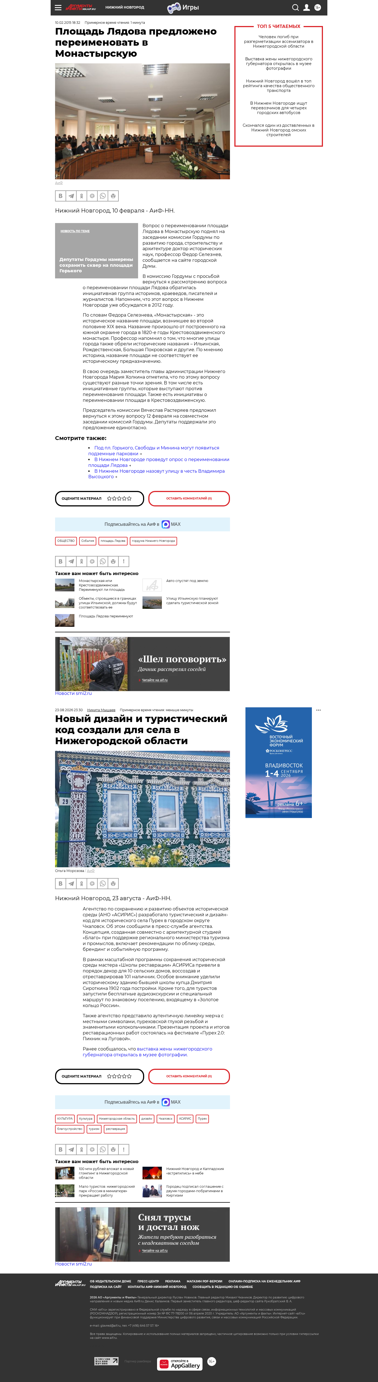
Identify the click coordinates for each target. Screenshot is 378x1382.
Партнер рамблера (138, 1361)
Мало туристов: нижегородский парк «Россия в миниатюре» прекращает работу (107, 1190)
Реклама (172, 1281)
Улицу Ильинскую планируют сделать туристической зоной (192, 600)
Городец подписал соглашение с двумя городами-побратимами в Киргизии (195, 1190)
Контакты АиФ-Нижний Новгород (157, 1287)
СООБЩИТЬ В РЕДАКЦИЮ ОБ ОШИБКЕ (223, 1287)
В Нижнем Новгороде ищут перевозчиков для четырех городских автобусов (278, 108)
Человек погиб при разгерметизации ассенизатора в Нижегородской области (279, 42)
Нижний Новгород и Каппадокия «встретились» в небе (195, 1171)
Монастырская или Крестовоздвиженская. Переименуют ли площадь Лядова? (90, 587)
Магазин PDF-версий (204, 1281)
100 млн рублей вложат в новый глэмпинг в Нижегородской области (106, 1173)
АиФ (59, 183)
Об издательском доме (110, 1281)
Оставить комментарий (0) (189, 498)
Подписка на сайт (105, 1287)
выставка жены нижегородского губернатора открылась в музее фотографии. (147, 1051)
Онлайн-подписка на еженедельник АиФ (265, 1281)
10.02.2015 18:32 (67, 22)
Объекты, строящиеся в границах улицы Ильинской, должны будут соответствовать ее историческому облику (96, 605)
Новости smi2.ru (73, 693)
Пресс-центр (148, 1281)
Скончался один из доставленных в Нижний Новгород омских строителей (279, 130)
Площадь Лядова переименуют (106, 616)
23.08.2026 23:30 (69, 710)
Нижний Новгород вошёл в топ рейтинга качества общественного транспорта (279, 86)
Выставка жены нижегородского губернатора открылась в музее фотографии (278, 64)
